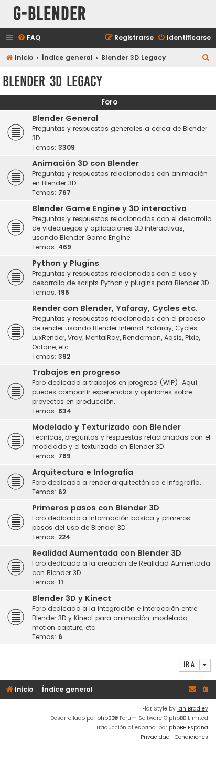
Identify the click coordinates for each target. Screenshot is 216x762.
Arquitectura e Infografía (82, 472)
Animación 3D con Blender (85, 163)
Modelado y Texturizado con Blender (106, 427)
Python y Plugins (65, 263)
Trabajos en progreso (76, 372)
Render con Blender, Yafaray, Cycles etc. (115, 308)
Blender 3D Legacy (52, 81)
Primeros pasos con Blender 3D (95, 508)
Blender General (65, 118)
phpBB (105, 718)
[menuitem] (28, 38)
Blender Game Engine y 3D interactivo (109, 208)
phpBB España (188, 728)
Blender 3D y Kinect (71, 598)
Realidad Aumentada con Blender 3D (106, 553)
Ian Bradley (192, 709)
